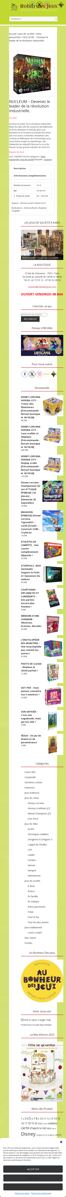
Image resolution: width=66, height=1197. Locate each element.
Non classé (30, 937)
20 (35, 1123)
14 (55, 1118)
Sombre (32, 860)
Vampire (32, 870)
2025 (40, 1123)
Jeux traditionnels (33, 927)
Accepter (33, 1169)
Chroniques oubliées (38, 834)
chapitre (35, 1128)
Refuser (33, 1178)
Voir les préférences (33, 1187)
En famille (33, 896)
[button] (61, 1142)
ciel (44, 1128)
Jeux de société (26, 33)
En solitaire (33, 901)
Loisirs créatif (35, 932)
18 (29, 1123)
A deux (31, 886)
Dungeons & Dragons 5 (40, 839)
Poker (31, 911)
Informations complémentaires (30, 175)
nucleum (48, 159)
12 (48, 1118)
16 (22, 1123)
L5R (30, 849)
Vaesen (31, 865)
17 (25, 1123)
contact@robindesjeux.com (42, 286)
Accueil (12, 33)
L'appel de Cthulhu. (37, 844)
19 (32, 1123)
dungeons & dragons (45, 1135)
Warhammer (34, 875)
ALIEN (31, 829)
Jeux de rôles (31, 823)
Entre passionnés (36, 906)
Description (20, 168)
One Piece (33, 818)
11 (44, 1118)
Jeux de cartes (32, 797)
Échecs (31, 891)
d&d (49, 1128)
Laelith (31, 854)
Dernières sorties (33, 782)
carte (25, 1127)
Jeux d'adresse (32, 792)
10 (41, 1118)
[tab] (20, 169)
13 (51, 1118)
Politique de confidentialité (41, 1193)
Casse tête (30, 772)
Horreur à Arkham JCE (39, 808)
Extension (30, 787)
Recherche (30, 318)
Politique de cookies (22, 1193)
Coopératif (30, 777)
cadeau (52, 1123)
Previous (25, 228)
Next (59, 228)
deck (54, 1128)
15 (58, 1118)
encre (58, 1134)
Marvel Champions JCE (39, 813)
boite (45, 1124)
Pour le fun (33, 917)
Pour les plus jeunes (38, 922)
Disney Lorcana (36, 803)
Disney (28, 1134)
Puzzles (28, 942)
